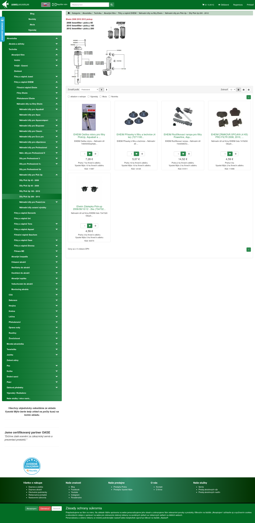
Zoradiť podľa (73, 89)
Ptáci (9, 382)
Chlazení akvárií (18, 262)
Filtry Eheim (22, 93)
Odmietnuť (45, 508)
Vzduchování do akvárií (22, 283)
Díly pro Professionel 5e (30, 169)
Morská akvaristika (15, 343)
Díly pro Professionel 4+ (30, 163)
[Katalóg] (238, 90)
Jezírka (10, 354)
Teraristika (11, 349)
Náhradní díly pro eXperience (32, 142)
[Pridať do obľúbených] (95, 154)
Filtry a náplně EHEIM (23, 82)
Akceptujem (32, 508)
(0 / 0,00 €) (209, 4)
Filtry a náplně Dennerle (25, 213)
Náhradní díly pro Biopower (31, 125)
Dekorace (13, 300)
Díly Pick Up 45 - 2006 (29, 180)
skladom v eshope (78, 96)
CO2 (11, 294)
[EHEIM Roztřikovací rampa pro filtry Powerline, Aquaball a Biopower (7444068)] (183, 117)
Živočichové (14, 338)
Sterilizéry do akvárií (20, 267)
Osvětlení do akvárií (20, 273)
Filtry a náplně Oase (23, 240)
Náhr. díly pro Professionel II (32, 153)
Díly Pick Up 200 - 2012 (29, 196)
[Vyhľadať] (111, 4)
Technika (13, 49)
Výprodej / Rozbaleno (16, 393)
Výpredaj (94, 96)
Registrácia (238, 4)
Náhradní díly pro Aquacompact (33, 120)
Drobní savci (12, 376)
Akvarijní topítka (18, 278)
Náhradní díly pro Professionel (33, 147)
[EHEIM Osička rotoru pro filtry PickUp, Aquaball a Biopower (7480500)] (89, 117)
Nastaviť (56, 508)
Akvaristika (12, 38)
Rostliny (12, 333)
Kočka (9, 371)
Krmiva (12, 311)
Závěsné (18, 71)
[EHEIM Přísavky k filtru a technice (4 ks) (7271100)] (136, 117)
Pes (8, 365)
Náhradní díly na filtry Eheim (29, 103)
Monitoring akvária (19, 289)
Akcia (104, 96)
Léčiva (12, 316)
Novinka (114, 96)
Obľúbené (224, 4)
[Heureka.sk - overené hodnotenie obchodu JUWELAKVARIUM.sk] (32, 465)
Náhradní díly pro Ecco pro (31, 136)
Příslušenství (15, 322)
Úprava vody (14, 327)
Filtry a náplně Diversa (24, 245)
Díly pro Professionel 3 (29, 158)
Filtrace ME (19, 251)
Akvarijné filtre (18, 54)
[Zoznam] (243, 90)
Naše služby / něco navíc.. (18, 398)
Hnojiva (12, 305)
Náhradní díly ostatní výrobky (32, 207)
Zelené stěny (12, 360)
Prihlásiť (250, 4)
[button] (55, 38)
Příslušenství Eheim (26, 98)
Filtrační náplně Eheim (27, 87)
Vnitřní (17, 60)
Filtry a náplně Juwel (23, 76)
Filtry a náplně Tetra (23, 223)
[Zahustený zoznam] (248, 90)
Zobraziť (224, 89)
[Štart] (69, 13)
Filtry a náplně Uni (22, 218)
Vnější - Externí (21, 65)
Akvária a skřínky (16, 43)
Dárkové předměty (15, 387)
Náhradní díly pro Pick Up (30, 174)
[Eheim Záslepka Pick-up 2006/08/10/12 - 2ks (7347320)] (89, 189)
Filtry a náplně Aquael (24, 229)
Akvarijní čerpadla (19, 256)
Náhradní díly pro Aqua (29, 114)
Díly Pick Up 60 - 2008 (29, 185)
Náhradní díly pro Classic (30, 131)
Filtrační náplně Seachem (25, 234)
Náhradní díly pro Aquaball (31, 109)
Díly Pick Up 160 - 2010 (29, 191)
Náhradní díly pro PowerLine (32, 202)
